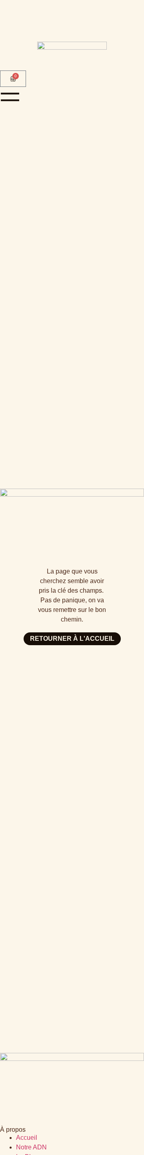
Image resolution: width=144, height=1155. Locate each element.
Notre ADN (31, 1147)
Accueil (26, 1137)
